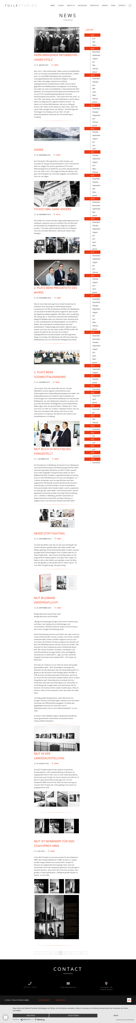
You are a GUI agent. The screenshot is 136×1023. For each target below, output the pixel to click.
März (94, 45)
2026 (92, 35)
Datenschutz (44, 1000)
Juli (93, 62)
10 (56, 953)
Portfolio (94, 5)
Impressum (60, 1000)
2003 (92, 432)
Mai (93, 42)
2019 (92, 199)
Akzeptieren (73, 1016)
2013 (92, 366)
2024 (92, 75)
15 (80, 953)
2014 (92, 332)
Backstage (82, 5)
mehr (116, 1016)
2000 (92, 452)
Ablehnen (31, 1016)
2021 (92, 152)
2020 (92, 175)
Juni (93, 38)
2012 (92, 376)
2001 (92, 446)
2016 (92, 276)
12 (66, 953)
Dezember (96, 78)
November (96, 52)
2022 (92, 129)
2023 (92, 105)
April (94, 92)
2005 (92, 416)
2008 (92, 392)
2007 (92, 406)
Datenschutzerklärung (128, 1019)
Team (113, 5)
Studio (61, 5)
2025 (92, 48)
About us (71, 5)
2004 (92, 426)
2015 (92, 295)
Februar (95, 68)
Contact (121, 5)
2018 (92, 219)
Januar (94, 72)
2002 (92, 439)
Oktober (95, 82)
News (52, 5)
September (96, 55)
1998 (92, 459)
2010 (92, 386)
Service (105, 5)
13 (71, 953)
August (95, 58)
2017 (92, 252)
